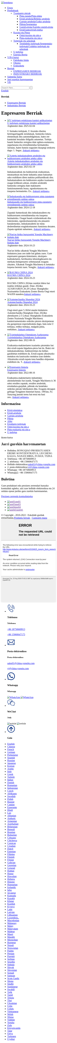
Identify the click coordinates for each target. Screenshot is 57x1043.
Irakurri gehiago (31, 150)
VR (9, 82)
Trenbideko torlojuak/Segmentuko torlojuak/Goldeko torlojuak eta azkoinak (35, 46)
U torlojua (18, 52)
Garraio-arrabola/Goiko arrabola (34, 21)
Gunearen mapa (39, 518)
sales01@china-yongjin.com (41, 464)
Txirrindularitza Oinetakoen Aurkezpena (26, 337)
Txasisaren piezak (22, 13)
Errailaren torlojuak (16, 424)
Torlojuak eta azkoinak (24, 41)
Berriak (10, 68)
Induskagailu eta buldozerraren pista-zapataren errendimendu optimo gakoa (29, 203)
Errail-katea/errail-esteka (31, 30)
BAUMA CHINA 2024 (18, 275)
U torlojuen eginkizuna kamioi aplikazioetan (28, 123)
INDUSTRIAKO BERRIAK (27, 74)
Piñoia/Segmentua (28, 24)
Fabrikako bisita (21, 60)
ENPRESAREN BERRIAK (27, 71)
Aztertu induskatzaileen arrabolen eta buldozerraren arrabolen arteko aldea (25, 162)
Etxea (10, 7)
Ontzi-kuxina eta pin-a (30, 35)
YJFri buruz (13, 57)
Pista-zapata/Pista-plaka (30, 16)
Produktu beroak (22, 518)
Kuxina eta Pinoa (21, 32)
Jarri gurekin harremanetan (20, 79)
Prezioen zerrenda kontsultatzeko (17, 496)
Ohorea (17, 63)
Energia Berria (20, 54)
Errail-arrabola (14, 413)
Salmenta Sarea (14, 76)
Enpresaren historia (16, 370)
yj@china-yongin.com (38, 467)
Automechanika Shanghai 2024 (22, 302)
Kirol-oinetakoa (14, 410)
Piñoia (10, 418)
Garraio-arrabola (15, 415)
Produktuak (12, 10)
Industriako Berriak (16, 105)
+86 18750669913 (16, 629)
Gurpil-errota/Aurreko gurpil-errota (36, 27)
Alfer (9, 421)
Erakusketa (18, 65)
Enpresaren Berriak (16, 102)
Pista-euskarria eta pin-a (30, 38)
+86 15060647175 (16, 634)
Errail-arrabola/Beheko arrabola (34, 18)
